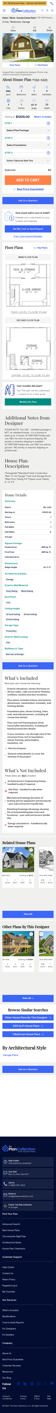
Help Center (8, 1267)
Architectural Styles (11, 1242)
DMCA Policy (37, 1397)
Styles (12, 18)
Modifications (9, 1316)
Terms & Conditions (7, 1397)
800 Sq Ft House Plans (26, 1025)
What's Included (10, 1310)
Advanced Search (11, 1224)
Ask (34, 30)
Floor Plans (15, 65)
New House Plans (11, 1230)
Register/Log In (9, 1285)
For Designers (9, 1328)
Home (5, 18)
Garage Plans (10, 1055)
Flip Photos (42, 65)
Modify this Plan (28, 402)
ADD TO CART (28, 180)
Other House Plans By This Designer (26, 1017)
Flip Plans (42, 247)
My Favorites (8, 1291)
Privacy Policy (23, 1397)
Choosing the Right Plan (14, 1236)
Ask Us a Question (28, 200)
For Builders (8, 1334)
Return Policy (8, 1279)
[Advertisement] (28, 1106)
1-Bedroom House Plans (26, 1034)
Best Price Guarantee (12, 1359)
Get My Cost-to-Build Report (28, 229)
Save (13, 30)
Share (49, 30)
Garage (9, 579)
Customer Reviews (11, 1365)
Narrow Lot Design (15, 654)
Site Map (49, 1397)
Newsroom (7, 1371)
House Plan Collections (13, 1248)
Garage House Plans (26, 18)
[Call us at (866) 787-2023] (52, 3)
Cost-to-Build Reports (13, 1322)
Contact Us (7, 1273)
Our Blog (6, 1377)
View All (26, 998)
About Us (6, 1353)
